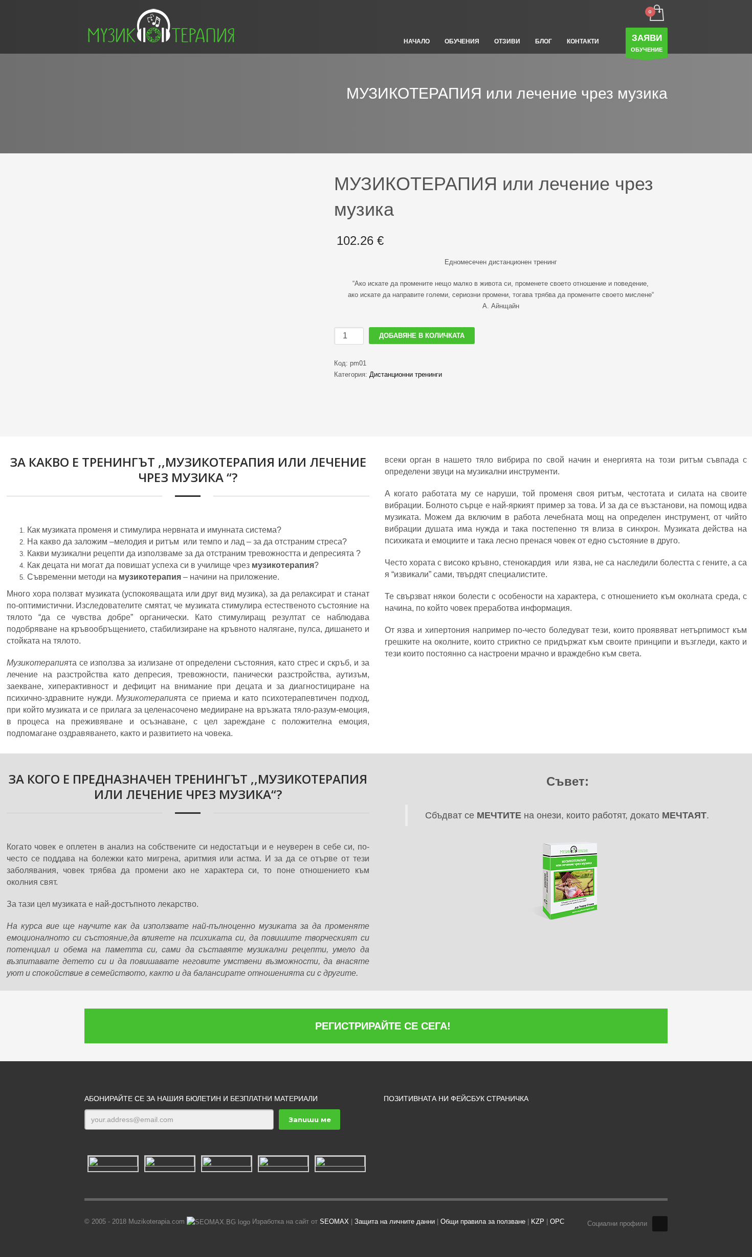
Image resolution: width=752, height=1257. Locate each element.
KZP (537, 1221)
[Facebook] (660, 1223)
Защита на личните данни (395, 1221)
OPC (557, 1221)
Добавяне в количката (422, 335)
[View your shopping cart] (656, 14)
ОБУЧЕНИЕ (646, 43)
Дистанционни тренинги (405, 374)
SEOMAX (334, 1221)
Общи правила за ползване (482, 1221)
